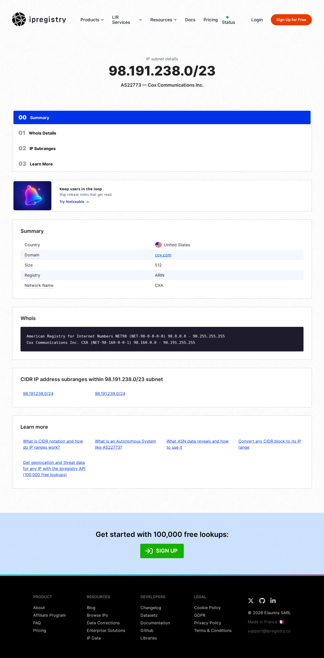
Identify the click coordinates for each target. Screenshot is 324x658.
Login (257, 19)
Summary (33, 117)
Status (228, 22)
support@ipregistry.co (269, 630)
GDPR (199, 615)
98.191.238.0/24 (38, 393)
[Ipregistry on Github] (262, 602)
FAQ (37, 622)
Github (146, 630)
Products (89, 19)
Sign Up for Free (291, 19)
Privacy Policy (207, 622)
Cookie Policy (207, 607)
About (39, 607)
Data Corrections (103, 622)
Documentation (155, 622)
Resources (161, 19)
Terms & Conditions (213, 630)
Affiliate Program (49, 615)
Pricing (211, 19)
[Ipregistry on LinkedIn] (273, 602)
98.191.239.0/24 (110, 393)
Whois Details (37, 132)
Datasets (148, 615)
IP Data (94, 638)
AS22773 (131, 85)
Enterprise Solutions (106, 630)
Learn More (35, 163)
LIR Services (121, 20)
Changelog (150, 607)
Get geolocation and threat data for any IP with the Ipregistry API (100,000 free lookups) (54, 468)
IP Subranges (37, 148)
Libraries (148, 638)
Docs (190, 19)
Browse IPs (97, 615)
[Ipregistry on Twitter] (251, 602)
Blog (91, 607)
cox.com (163, 254)
